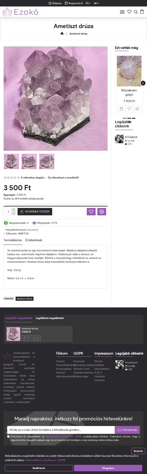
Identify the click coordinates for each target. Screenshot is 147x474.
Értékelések (33, 240)
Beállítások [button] (39, 468)
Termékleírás (13, 240)
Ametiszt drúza (30, 328)
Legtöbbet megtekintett (50, 318)
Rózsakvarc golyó (129, 92)
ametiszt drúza (24, 298)
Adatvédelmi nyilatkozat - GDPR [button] (45, 460)
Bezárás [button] (138, 451)
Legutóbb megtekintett (18, 318)
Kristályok (131, 137)
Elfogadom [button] (108, 468)
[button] (115, 83)
